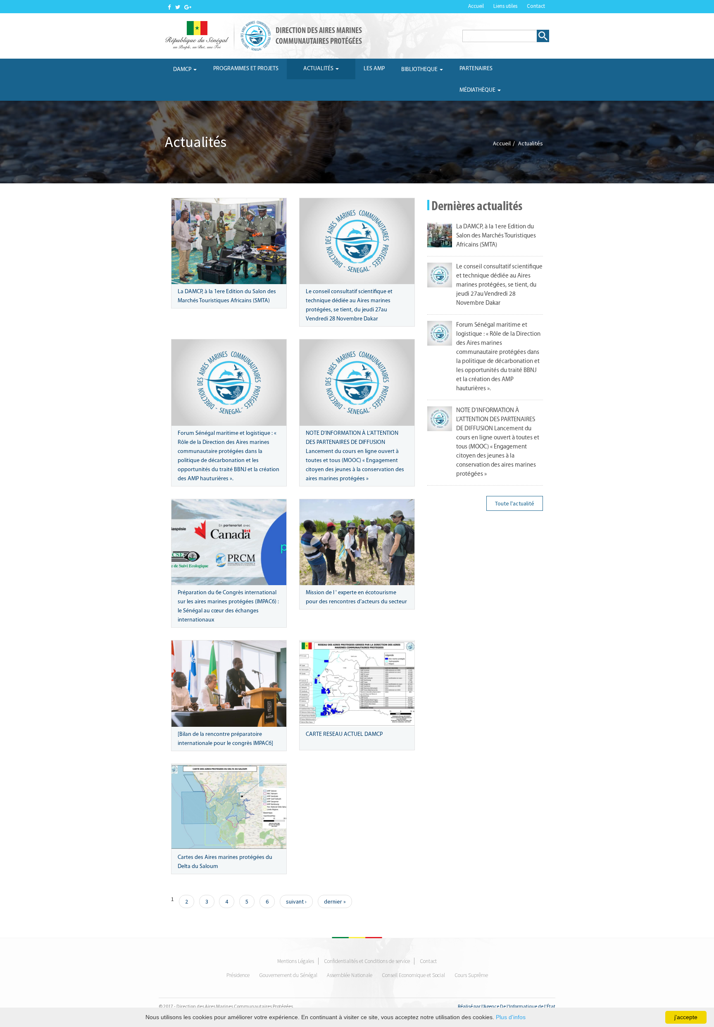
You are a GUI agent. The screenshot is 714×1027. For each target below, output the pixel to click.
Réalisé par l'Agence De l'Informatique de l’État (506, 1006)
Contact (536, 5)
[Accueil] (220, 35)
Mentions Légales (295, 961)
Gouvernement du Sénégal (288, 975)
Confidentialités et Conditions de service (367, 961)
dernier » (335, 901)
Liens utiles (505, 5)
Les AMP (374, 69)
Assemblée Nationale (349, 975)
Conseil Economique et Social (413, 975)
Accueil (476, 5)
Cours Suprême (471, 975)
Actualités (319, 69)
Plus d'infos (511, 1017)
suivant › (296, 901)
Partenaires (476, 69)
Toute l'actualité (514, 503)
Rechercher (543, 36)
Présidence (238, 975)
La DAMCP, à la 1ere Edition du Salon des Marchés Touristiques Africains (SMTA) (496, 236)
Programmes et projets (245, 69)
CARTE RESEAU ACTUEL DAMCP (344, 734)
